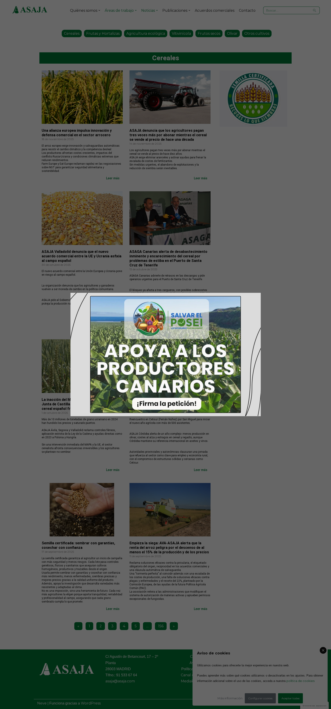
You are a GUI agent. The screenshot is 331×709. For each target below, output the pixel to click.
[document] (165, 354)
